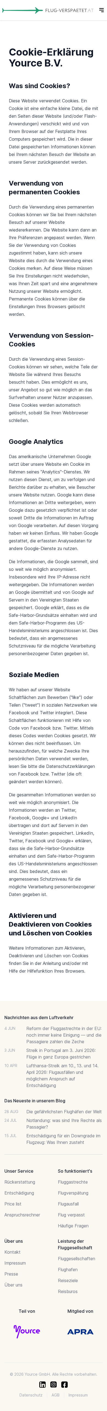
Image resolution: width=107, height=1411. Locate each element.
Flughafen (68, 1269)
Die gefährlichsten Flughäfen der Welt (64, 1111)
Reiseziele (68, 1280)
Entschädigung (19, 1193)
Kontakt (12, 1252)
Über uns (13, 1285)
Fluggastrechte (73, 1182)
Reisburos (68, 1291)
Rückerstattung (19, 1182)
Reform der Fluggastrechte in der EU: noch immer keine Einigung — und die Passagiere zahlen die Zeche (64, 1035)
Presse (11, 1274)
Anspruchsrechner (22, 1215)
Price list (12, 1204)
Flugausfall (68, 1204)
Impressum (15, 1263)
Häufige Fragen (73, 1225)
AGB (56, 1395)
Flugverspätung (73, 1193)
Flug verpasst (71, 1215)
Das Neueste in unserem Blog (34, 1100)
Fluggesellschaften (76, 1258)
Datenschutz (31, 1395)
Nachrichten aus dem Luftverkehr (39, 1017)
